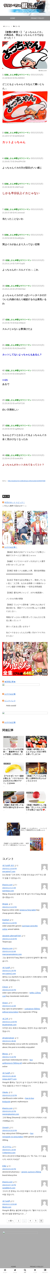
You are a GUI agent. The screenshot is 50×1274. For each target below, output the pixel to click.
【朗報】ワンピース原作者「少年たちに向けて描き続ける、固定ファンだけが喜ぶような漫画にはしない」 (25, 608)
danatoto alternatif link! (11, 936)
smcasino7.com (8, 871)
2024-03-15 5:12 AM (9, 1006)
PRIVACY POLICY (36, 1267)
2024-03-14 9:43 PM (9, 990)
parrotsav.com (8, 891)
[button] (45, 616)
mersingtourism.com (10, 1114)
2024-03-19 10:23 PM (9, 1130)
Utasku (5, 1092)
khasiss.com (7, 885)
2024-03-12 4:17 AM (9, 888)
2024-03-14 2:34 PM (9, 971)
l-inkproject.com (8, 1153)
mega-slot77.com (9, 1079)
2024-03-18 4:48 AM (9, 1076)
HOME (13, 1267)
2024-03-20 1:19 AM (9, 1150)
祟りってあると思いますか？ (18, 626)
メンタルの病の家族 (14, 599)
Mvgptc (5, 904)
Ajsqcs (5, 1003)
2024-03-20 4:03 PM (9, 1169)
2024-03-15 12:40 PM (9, 1022)
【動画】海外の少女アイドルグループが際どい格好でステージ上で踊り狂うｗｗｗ (25, 553)
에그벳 (5, 1019)
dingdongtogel (8, 1038)
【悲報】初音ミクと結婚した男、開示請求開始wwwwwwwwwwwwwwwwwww (25, 572)
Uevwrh (5, 1128)
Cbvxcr (5, 987)
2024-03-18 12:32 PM (9, 1095)
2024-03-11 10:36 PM (9, 868)
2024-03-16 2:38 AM (9, 1041)
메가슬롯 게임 (8, 865)
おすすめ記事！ (10, 547)
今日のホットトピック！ (14, 502)
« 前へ (11, 1221)
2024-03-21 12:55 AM (9, 1204)
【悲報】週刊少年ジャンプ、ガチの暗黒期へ (24, 593)
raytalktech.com (8, 1188)
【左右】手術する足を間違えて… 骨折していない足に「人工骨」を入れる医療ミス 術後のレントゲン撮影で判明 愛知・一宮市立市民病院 (26, 583)
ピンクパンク (10, 701)
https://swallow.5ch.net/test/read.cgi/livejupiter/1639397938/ (26, 481)
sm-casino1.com (9, 974)
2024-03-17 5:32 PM (9, 1057)
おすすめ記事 (10, 694)
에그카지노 (7, 1147)
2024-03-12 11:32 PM (9, 907)
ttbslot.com (6, 1207)
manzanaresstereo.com (12, 954)
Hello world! (11, 706)
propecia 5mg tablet (28, 910)
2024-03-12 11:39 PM (9, 923)
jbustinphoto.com (9, 1025)
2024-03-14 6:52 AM (9, 951)
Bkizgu (5, 1054)
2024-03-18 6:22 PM (9, 1111)
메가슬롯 (6, 968)
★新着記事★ (10, 682)
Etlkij (4, 1166)
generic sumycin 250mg (31, 1172)
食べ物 (7, 496)
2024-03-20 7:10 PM (9, 1185)
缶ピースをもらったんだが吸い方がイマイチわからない (25, 634)
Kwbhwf (5, 920)
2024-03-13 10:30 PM (9, 939)
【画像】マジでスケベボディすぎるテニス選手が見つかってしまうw (25, 563)
